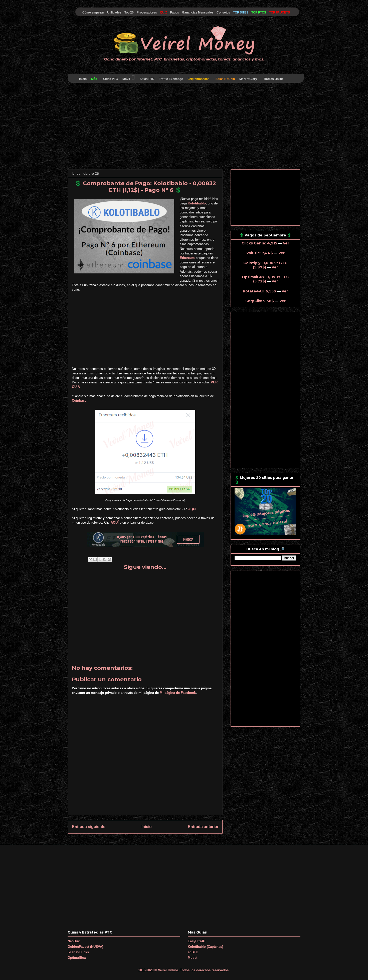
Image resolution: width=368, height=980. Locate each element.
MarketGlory (248, 79)
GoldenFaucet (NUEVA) (85, 947)
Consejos (223, 12)
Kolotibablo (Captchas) (205, 947)
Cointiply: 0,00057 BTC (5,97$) (265, 265)
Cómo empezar (93, 12)
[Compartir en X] (99, 559)
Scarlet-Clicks (78, 952)
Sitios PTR (147, 79)
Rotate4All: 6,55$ (259, 291)
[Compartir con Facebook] (104, 559)
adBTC (193, 952)
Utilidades (114, 12)
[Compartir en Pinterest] (109, 559)
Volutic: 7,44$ (259, 253)
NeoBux (74, 941)
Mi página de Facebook (178, 693)
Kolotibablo (197, 203)
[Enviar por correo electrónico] (90, 559)
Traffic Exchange (171, 79)
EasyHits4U (196, 941)
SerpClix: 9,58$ (259, 301)
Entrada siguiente (88, 827)
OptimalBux (77, 958)
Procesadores (147, 12)
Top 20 (129, 12)
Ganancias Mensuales (198, 12)
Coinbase (79, 400)
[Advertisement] (184, 127)
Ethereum (187, 258)
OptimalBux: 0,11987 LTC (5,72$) (265, 279)
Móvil (126, 79)
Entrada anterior (203, 827)
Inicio (82, 79)
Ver (286, 243)
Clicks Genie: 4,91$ (259, 243)
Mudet (192, 958)
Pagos (174, 12)
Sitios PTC (110, 79)
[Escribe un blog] (95, 559)
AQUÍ (192, 509)
